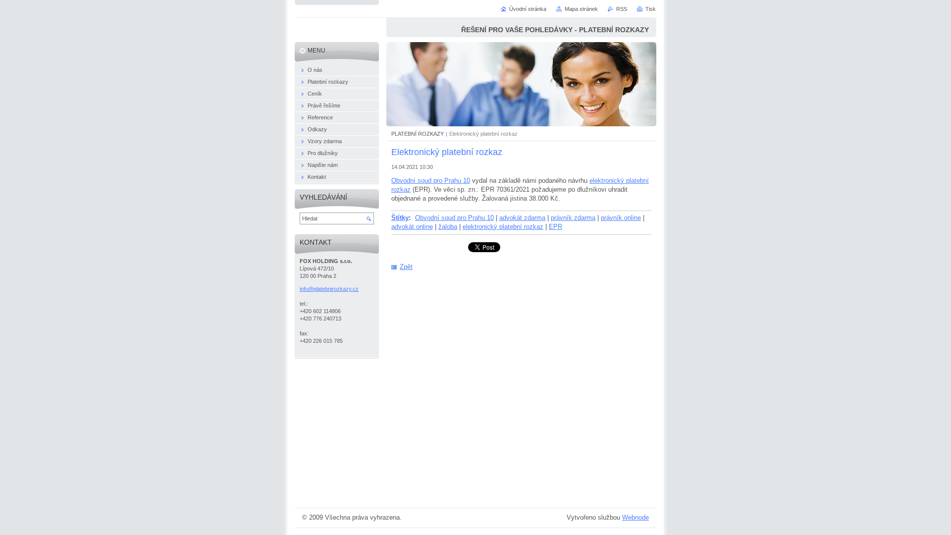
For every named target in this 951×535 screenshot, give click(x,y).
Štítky (400, 217)
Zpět (406, 266)
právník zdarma (573, 217)
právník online (621, 217)
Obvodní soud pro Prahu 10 (430, 180)
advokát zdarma (522, 217)
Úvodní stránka (527, 9)
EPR (555, 226)
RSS (621, 9)
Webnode (635, 517)
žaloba (447, 226)
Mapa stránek (581, 9)
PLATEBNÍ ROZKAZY (417, 134)
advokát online (412, 226)
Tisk (650, 9)
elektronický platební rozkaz (503, 226)
